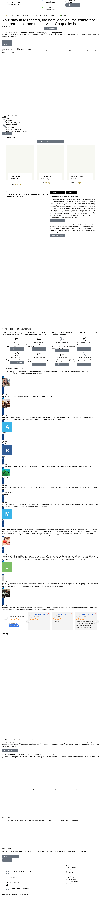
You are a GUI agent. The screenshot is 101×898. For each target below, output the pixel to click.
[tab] (57, 192)
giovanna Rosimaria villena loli (41, 614)
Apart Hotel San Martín (16, 616)
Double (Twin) (46, 176)
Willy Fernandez (62, 614)
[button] (3, 84)
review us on (13, 625)
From (12, 185)
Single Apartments (79, 176)
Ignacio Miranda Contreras (88, 614)
